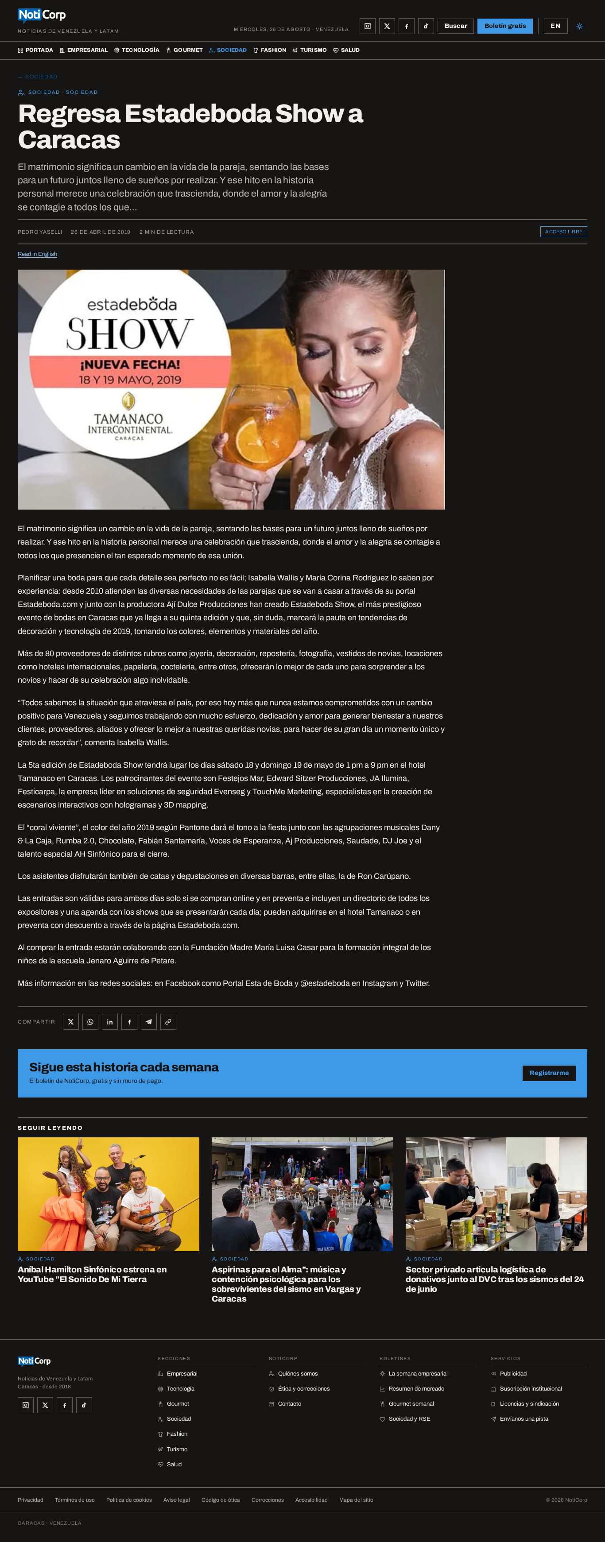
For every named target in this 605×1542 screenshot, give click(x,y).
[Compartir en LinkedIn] (110, 1022)
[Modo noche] (579, 26)
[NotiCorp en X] (387, 26)
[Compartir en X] (71, 1022)
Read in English (37, 254)
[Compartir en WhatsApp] (90, 1022)
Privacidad (30, 1500)
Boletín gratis (505, 26)
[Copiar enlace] (168, 1022)
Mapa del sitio (356, 1500)
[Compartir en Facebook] (129, 1022)
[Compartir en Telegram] (149, 1022)
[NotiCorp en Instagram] (368, 26)
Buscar (456, 26)
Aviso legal (176, 1500)
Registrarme (549, 1073)
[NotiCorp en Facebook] (407, 26)
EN (556, 26)
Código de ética (221, 1500)
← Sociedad (38, 76)
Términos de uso (75, 1500)
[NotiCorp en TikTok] (426, 26)
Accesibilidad (311, 1500)
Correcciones (268, 1500)
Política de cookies (129, 1500)
